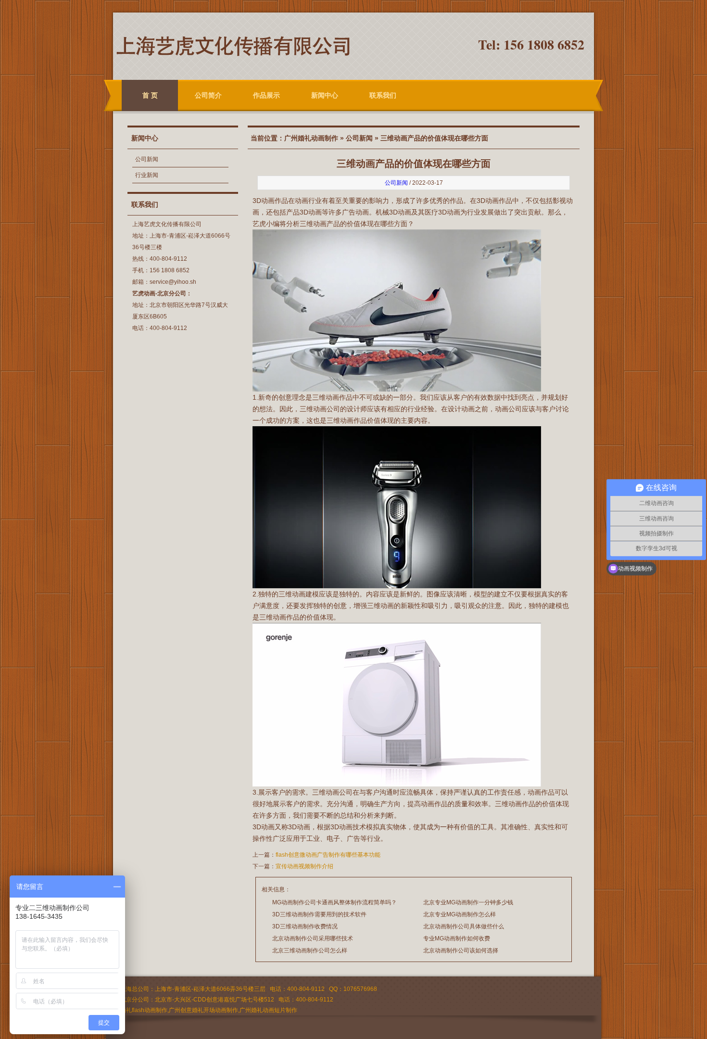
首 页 (150, 95)
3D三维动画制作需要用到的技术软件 (319, 914)
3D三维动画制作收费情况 (305, 926)
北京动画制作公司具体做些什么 (463, 926)
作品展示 (266, 95)
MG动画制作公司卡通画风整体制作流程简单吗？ (334, 902)
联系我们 (382, 95)
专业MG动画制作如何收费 (456, 938)
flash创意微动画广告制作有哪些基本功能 (328, 854)
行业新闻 (146, 175)
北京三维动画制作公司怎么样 (309, 950)
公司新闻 (146, 159)
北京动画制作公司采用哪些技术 (312, 938)
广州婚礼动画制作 (311, 138)
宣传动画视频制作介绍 (304, 866)
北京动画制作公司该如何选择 (460, 950)
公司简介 (208, 95)
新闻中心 (324, 95)
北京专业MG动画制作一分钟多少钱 (468, 902)
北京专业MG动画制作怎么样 (459, 914)
